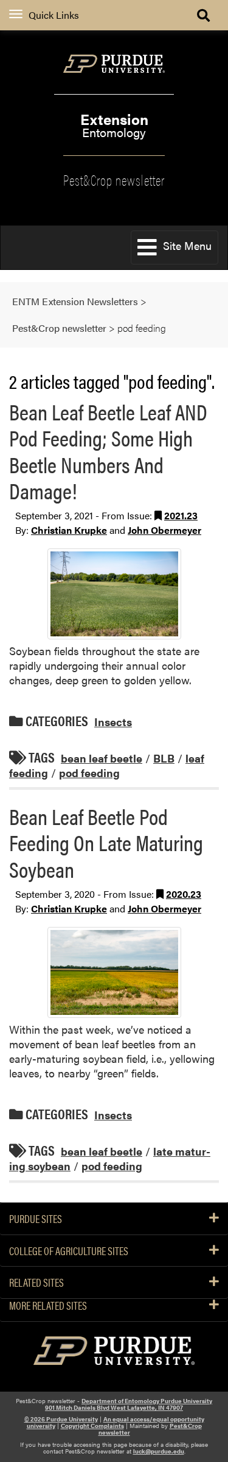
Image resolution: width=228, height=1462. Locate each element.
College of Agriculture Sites (68, 1251)
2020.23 (183, 894)
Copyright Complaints (92, 1425)
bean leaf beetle (101, 758)
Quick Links (54, 15)
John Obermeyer (164, 530)
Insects (113, 721)
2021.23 (181, 515)
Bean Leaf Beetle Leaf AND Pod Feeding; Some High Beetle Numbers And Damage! (108, 451)
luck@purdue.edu (158, 1451)
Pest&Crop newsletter (114, 179)
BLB (163, 758)
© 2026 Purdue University (61, 1419)
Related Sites (36, 1282)
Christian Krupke (69, 530)
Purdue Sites (35, 1218)
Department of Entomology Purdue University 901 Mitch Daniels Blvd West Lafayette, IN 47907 (128, 1404)
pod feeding (89, 772)
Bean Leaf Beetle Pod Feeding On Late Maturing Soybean (106, 842)
